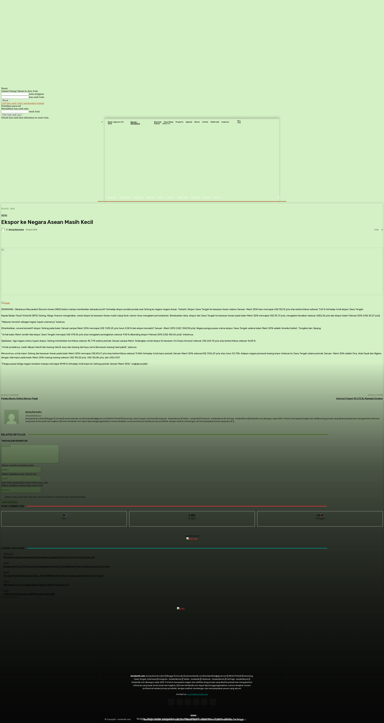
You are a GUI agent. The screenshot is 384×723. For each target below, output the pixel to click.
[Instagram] (180, 702)
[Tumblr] (204, 702)
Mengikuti (192, 513)
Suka (64, 513)
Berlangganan (320, 513)
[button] (279, 197)
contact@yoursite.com (197, 694)
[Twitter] (213, 702)
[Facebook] (171, 702)
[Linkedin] (188, 702)
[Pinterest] (196, 702)
